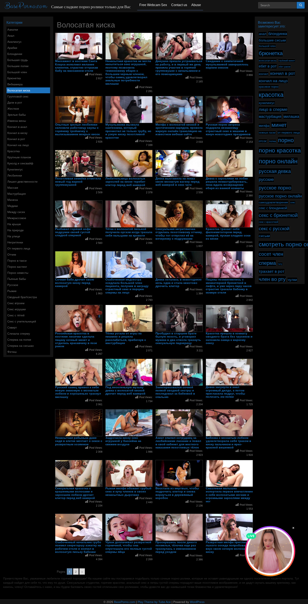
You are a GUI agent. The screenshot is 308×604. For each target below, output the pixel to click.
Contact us (179, 5)
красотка (271, 94)
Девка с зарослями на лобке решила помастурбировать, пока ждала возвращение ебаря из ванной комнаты (227, 183)
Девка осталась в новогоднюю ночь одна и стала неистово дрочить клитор (178, 283)
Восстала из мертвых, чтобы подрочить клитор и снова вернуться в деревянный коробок (177, 493)
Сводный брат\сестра (22, 297)
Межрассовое (16, 218)
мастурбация (270, 116)
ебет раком (285, 66)
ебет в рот (268, 66)
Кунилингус (15, 169)
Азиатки (12, 29)
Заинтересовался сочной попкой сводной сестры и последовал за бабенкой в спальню (175, 392)
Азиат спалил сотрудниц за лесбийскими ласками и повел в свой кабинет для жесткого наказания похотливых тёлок (178, 442)
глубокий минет (286, 60)
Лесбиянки (14, 175)
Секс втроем (16, 303)
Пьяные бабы (16, 279)
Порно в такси (17, 260)
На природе (15, 230)
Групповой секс (17, 96)
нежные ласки (267, 132)
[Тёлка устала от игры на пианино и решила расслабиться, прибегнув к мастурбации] (129, 318)
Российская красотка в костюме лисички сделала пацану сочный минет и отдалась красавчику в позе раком (76, 340)
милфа (264, 125)
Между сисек (16, 212)
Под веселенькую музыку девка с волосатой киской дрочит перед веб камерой (125, 390)
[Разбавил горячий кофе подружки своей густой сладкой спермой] (78, 213)
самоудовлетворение (273, 202)
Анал (10, 35)
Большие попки (17, 66)
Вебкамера (15, 84)
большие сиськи (272, 40)
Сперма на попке (19, 339)
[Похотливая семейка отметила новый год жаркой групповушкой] (78, 163)
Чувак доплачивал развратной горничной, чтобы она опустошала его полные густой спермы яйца (128, 547)
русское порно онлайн (280, 196)
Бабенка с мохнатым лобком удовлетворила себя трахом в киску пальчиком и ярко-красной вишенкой (228, 442)
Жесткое (13, 108)
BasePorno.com (26, 6)
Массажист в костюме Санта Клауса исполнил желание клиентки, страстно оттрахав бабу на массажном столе (76, 66)
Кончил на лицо (18, 145)
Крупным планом (19, 157)
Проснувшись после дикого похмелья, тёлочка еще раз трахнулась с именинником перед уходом (176, 547)
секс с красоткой (268, 222)
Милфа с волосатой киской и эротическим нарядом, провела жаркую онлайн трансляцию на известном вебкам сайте (179, 129)
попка (272, 141)
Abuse (196, 5)
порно (286, 140)
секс (292, 202)
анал (262, 34)
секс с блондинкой (273, 208)
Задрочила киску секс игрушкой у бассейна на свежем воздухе (123, 441)
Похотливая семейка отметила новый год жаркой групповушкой (78, 182)
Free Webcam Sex (153, 5)
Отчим (11, 254)
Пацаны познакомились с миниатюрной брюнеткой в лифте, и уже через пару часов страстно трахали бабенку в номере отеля (229, 286)
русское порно (275, 188)
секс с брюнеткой (278, 215)
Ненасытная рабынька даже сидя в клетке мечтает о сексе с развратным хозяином (78, 441)
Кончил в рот (16, 139)
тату (280, 264)
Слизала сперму (18, 333)
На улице (13, 236)
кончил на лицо (273, 80)
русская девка (275, 171)
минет (279, 125)
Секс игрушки (16, 309)
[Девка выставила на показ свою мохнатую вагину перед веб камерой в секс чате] (179, 163)
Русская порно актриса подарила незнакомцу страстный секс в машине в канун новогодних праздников (228, 129)
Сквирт (12, 327)
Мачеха (12, 199)
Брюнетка (14, 78)
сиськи (264, 236)
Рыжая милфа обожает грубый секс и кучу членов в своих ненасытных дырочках (128, 491)
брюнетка (271, 53)
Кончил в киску (17, 133)
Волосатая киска (18, 90)
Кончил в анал (17, 127)
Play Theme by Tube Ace (154, 602)
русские (266, 179)
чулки (292, 280)
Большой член (17, 72)
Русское (12, 285)
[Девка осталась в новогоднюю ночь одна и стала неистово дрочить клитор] (179, 264)
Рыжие (12, 291)
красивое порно (268, 86)
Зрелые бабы (16, 114)
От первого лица (18, 248)
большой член (267, 46)
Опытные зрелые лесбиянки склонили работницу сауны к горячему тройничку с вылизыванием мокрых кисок (77, 129)
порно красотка (280, 150)
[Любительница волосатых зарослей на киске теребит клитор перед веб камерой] (129, 163)
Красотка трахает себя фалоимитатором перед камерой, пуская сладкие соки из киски (228, 233)
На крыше (14, 224)
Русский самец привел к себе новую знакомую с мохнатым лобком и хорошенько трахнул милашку (78, 392)
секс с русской (274, 228)
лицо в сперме (273, 109)
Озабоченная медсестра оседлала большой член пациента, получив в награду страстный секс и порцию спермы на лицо (127, 286)
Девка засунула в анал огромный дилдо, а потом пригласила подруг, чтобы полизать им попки (225, 392)
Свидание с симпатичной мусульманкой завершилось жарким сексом (227, 64)
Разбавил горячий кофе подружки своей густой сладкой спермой (73, 232)
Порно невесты (17, 272)
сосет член (271, 254)
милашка (291, 116)
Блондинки (14, 54)
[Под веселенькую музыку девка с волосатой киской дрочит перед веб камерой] (129, 372)
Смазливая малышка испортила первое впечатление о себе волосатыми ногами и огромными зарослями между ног (229, 495)
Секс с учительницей (21, 321)
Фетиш (12, 351)
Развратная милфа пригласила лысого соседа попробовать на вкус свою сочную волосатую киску (229, 547)
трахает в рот (271, 271)
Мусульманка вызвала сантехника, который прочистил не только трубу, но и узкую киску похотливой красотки (128, 131)
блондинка (277, 33)
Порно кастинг (17, 266)
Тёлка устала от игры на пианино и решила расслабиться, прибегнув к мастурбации (125, 338)
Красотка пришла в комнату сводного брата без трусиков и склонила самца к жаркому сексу (229, 338)
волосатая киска (267, 60)
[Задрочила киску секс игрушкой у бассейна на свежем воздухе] (129, 422)
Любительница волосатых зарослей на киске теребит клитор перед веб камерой (125, 182)
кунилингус (267, 103)
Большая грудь (17, 60)
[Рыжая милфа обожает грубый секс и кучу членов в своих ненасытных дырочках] (129, 473)
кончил (263, 73)
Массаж (12, 187)
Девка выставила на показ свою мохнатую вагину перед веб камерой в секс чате (177, 182)
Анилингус (14, 41)
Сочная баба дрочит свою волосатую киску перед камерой (74, 283)
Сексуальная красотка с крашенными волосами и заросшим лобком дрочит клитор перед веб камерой (75, 493)
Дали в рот (14, 102)
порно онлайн (278, 161)
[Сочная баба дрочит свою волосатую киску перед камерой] (78, 264)
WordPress (197, 602)
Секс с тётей (16, 315)
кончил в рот (282, 73)
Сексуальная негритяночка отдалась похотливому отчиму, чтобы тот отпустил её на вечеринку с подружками (178, 233)
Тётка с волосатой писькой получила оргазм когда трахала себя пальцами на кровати (128, 232)
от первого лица (289, 132)
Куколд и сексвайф (20, 163)
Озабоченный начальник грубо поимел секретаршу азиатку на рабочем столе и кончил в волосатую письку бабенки (78, 547)
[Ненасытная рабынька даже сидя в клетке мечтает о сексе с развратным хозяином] (78, 422)
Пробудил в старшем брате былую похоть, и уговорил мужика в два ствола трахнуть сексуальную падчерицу (178, 338)
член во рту (272, 279)
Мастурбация (16, 193)
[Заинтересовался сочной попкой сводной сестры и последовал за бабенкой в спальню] (179, 372)
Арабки (12, 47)
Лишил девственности (22, 181)
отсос (263, 141)
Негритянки (15, 242)
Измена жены (16, 120)
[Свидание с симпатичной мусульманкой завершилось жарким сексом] (229, 46)
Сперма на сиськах (20, 345)
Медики (12, 206)
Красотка (13, 151)
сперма (267, 263)
